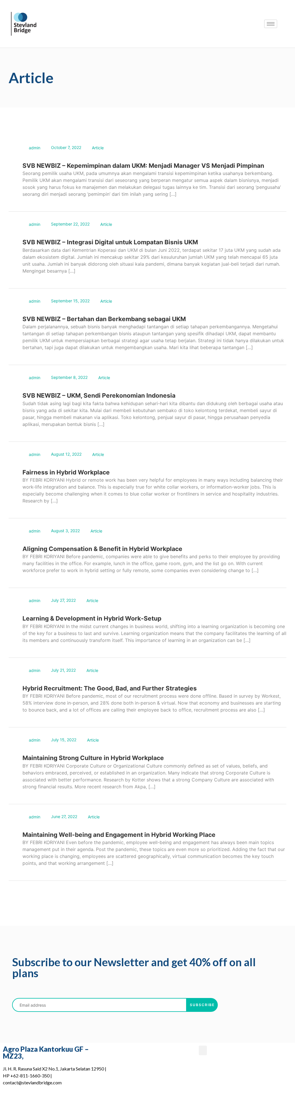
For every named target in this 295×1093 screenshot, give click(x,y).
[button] (203, 1050)
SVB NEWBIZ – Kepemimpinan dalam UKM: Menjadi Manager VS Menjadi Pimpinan (143, 165)
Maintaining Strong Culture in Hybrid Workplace (93, 757)
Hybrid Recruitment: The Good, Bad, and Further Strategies (109, 688)
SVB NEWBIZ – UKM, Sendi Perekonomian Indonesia (98, 395)
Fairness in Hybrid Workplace (66, 472)
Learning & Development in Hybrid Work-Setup (91, 618)
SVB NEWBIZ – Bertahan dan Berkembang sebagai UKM (104, 319)
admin (34, 147)
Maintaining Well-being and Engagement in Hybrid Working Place (118, 834)
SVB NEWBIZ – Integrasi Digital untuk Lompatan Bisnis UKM (110, 242)
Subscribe (202, 1005)
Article (98, 147)
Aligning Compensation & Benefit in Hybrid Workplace (102, 548)
